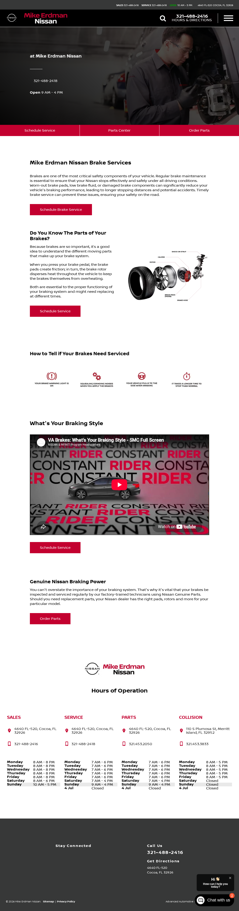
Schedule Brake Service (61, 210)
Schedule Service (40, 130)
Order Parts (199, 130)
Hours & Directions (192, 20)
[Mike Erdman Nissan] (46, 18)
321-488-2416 (127, 5)
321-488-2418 (154, 5)
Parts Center (119, 130)
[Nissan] (12, 18)
